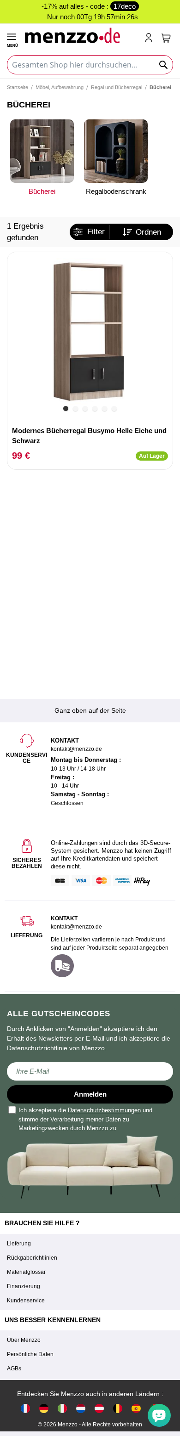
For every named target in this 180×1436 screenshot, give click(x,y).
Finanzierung (23, 1286)
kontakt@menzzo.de (76, 927)
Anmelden (90, 1094)
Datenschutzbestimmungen (104, 1110)
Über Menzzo (24, 1340)
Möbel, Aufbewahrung (60, 87)
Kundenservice (26, 1300)
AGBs (14, 1368)
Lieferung (19, 1243)
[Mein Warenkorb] (166, 38)
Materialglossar (26, 1272)
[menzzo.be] (117, 1408)
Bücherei (42, 191)
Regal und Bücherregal (116, 87)
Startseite (17, 87)
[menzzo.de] (44, 1408)
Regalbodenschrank (116, 191)
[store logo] (80, 35)
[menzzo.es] (136, 1408)
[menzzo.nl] (80, 1408)
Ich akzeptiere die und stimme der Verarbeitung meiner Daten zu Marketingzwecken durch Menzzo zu (85, 1119)
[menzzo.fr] (25, 1408)
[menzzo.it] (62, 1408)
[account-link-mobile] (150, 38)
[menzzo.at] (99, 1408)
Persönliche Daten (30, 1354)
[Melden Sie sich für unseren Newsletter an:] (90, 1071)
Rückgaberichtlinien (32, 1258)
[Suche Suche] (164, 64)
